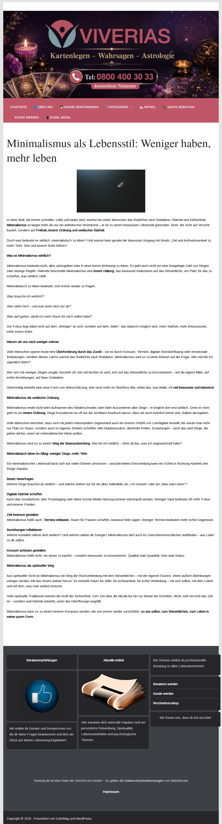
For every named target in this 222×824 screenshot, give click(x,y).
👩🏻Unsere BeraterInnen (79, 107)
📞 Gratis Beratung (179, 107)
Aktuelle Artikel (113, 660)
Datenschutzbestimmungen (143, 780)
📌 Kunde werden (24, 117)
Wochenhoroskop (166, 703)
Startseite (18, 107)
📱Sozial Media (58, 117)
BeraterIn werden (165, 684)
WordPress (83, 818)
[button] (130, 107)
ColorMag (62, 818)
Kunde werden (163, 693)
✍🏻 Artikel (147, 107)
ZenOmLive (179, 780)
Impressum (111, 791)
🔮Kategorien (117, 107)
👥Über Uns (43, 107)
